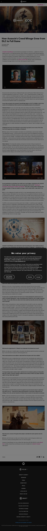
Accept (38, 277)
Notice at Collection (16, 259)
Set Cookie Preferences (9, 277)
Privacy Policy (7, 259)
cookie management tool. (20, 261)
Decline (30, 277)
